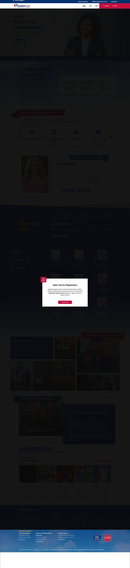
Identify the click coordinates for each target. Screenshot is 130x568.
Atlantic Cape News (83, 1)
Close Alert (65, 302)
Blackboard (114, 1)
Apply (84, 6)
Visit (96, 6)
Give (90, 6)
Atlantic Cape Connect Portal (99, 1)
